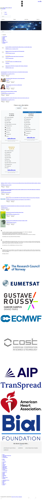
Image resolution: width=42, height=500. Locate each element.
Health (3, 38)
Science (3, 37)
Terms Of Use (13, 496)
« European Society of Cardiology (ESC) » (8, 73)
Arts (3, 41)
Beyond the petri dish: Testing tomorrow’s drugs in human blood (15, 78)
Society (3, 39)
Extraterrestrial (4, 470)
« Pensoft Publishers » (4, 207)
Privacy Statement (19, 496)
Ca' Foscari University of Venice (6, 184)
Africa (3, 462)
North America (4, 468)
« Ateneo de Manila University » (11, 222)
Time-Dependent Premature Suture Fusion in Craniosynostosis (15, 56)
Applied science (5, 477)
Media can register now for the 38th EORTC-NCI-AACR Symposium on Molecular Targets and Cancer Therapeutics (23, 197)
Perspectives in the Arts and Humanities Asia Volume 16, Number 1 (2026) (16, 220)
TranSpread (7, 63)
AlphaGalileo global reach (6, 455)
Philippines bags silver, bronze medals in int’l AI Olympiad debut (15, 51)
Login (5, 12)
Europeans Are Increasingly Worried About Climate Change (14, 212)
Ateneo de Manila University (10, 53)
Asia (3, 463)
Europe (3, 465)
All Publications (5, 457)
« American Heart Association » (6, 192)
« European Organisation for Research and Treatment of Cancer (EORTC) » (18, 199)
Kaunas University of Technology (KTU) (12, 214)
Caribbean (4, 464)
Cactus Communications (9, 58)
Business (3, 478)
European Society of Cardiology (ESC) (12, 48)
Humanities (4, 40)
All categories (4, 36)
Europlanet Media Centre (10, 67)
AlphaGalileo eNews (5, 480)
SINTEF (7, 80)
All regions (4, 461)
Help (3, 482)
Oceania (3, 469)
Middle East (4, 467)
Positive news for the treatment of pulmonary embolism (9, 91)
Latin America (4, 466)
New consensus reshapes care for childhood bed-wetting (13, 61)
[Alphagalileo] (2, 8)
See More (39, 1)
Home (3, 454)
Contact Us (4, 483)
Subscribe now (12, 138)
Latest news (4, 456)
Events (3, 484)
